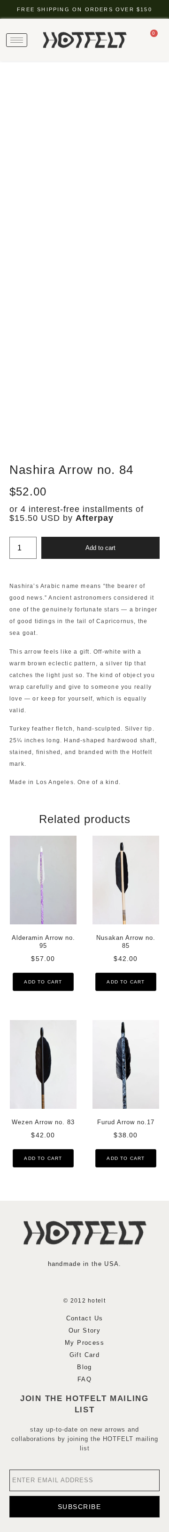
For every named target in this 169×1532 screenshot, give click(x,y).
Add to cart (100, 547)
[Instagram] (56, 1282)
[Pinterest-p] (112, 1282)
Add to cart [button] (43, 981)
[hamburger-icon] (16, 40)
